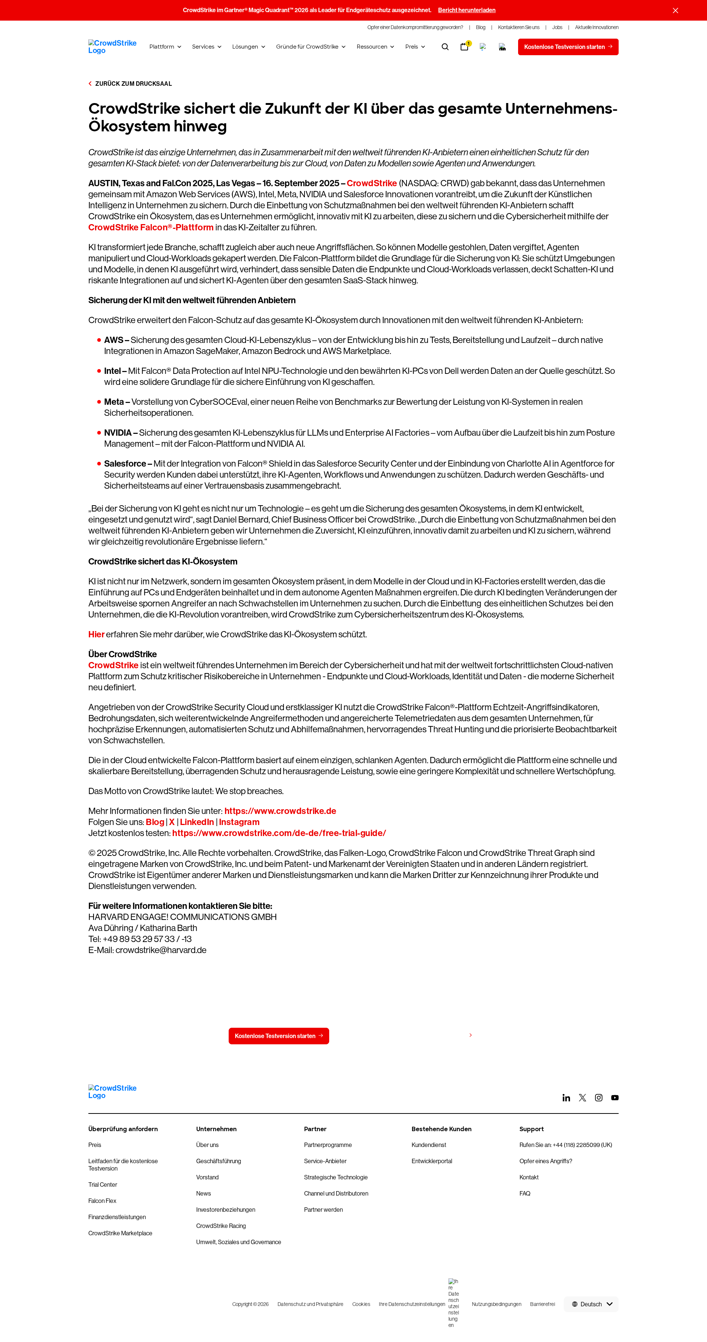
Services (203, 46)
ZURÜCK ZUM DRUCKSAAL (133, 83)
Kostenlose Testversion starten (275, 1036)
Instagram (239, 822)
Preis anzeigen (446, 1035)
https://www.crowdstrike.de (280, 811)
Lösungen (245, 46)
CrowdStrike (372, 183)
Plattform (162, 46)
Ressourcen (372, 46)
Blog (155, 822)
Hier (96, 634)
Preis (411, 46)
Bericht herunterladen (467, 10)
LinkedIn (197, 822)
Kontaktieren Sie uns (371, 1036)
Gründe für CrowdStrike (307, 46)
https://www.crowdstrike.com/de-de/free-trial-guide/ (279, 833)
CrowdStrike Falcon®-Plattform (151, 227)
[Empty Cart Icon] (502, 46)
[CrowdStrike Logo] (113, 46)
